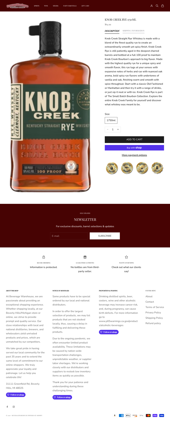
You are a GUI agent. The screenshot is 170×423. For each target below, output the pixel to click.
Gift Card (85, 6)
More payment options (134, 155)
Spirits (36, 6)
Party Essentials (69, 6)
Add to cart (134, 139)
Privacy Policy (153, 312)
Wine (46, 6)
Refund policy (153, 323)
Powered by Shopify (35, 415)
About (148, 296)
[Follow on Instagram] (13, 407)
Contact (149, 301)
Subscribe (104, 236)
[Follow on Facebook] (7, 407)
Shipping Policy (154, 318)
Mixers (55, 6)
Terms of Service (154, 307)
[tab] (112, 31)
